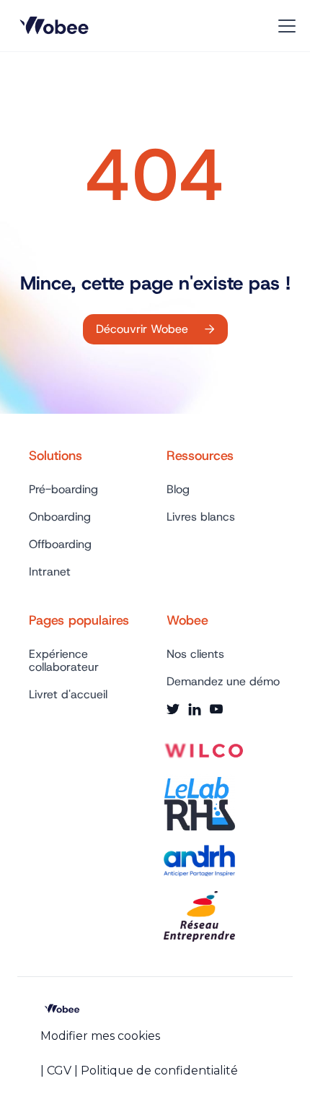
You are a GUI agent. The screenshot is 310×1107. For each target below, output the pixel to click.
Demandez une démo (223, 681)
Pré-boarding (63, 489)
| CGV (55, 1070)
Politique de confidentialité (159, 1070)
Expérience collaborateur (64, 661)
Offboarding (60, 544)
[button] (284, 26)
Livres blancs (201, 517)
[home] (57, 26)
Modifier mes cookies (100, 1036)
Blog (178, 489)
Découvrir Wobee (155, 329)
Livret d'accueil (68, 694)
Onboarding (60, 517)
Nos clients (195, 654)
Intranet (50, 571)
